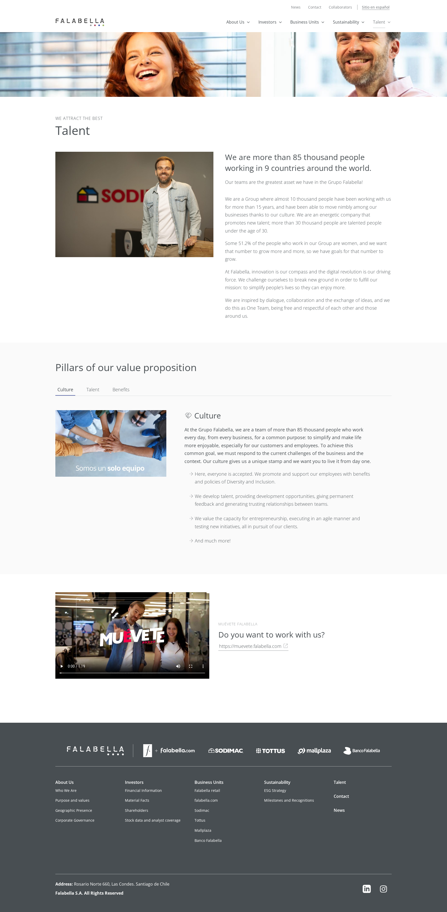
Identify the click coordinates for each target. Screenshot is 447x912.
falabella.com (206, 800)
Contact (314, 7)
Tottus (200, 820)
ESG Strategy (275, 790)
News (296, 7)
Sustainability (346, 22)
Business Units (304, 22)
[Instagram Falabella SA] (383, 890)
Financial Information (143, 790)
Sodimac (202, 810)
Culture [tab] (65, 389)
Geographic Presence (73, 810)
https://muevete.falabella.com (250, 646)
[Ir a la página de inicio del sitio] (81, 22)
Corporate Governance (74, 820)
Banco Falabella (208, 840)
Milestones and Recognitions (289, 800)
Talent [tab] (92, 389)
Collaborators (340, 7)
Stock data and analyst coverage (153, 820)
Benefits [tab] (121, 389)
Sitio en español (376, 7)
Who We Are (66, 790)
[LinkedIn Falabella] (367, 890)
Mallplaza (203, 830)
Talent (379, 22)
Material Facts (137, 800)
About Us (235, 22)
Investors (267, 22)
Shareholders (136, 810)
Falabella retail (207, 790)
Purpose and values (72, 800)
